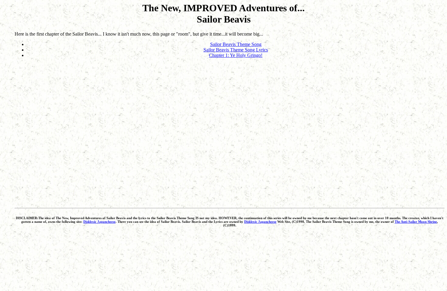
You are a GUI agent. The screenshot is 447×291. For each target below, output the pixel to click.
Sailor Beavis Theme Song (236, 44)
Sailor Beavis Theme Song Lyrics (235, 49)
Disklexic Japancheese (99, 221)
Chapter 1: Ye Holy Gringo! (235, 55)
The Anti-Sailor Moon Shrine (416, 221)
